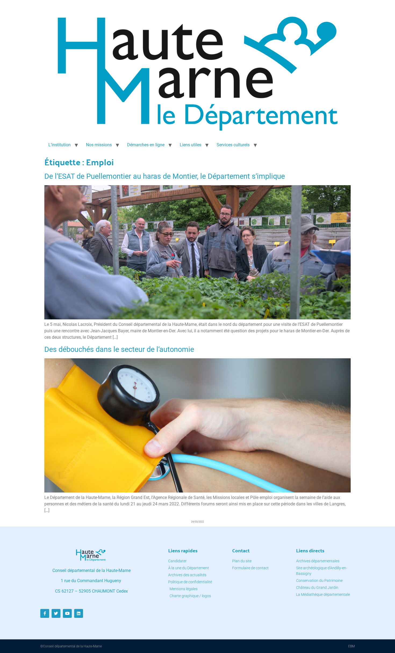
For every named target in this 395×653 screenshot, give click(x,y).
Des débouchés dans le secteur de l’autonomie (119, 349)
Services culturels (233, 144)
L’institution (59, 144)
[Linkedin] (78, 613)
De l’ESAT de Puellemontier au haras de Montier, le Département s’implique (164, 176)
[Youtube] (67, 613)
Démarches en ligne (145, 144)
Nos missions (99, 144)
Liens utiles (190, 144)
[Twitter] (56, 613)
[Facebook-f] (44, 613)
